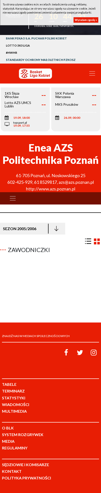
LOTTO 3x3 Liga (18, 45)
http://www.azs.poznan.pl (50, 188)
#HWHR (11, 52)
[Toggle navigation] (92, 73)
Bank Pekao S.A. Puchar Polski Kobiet (36, 38)
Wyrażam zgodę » (86, 19)
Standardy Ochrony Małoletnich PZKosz (41, 60)
